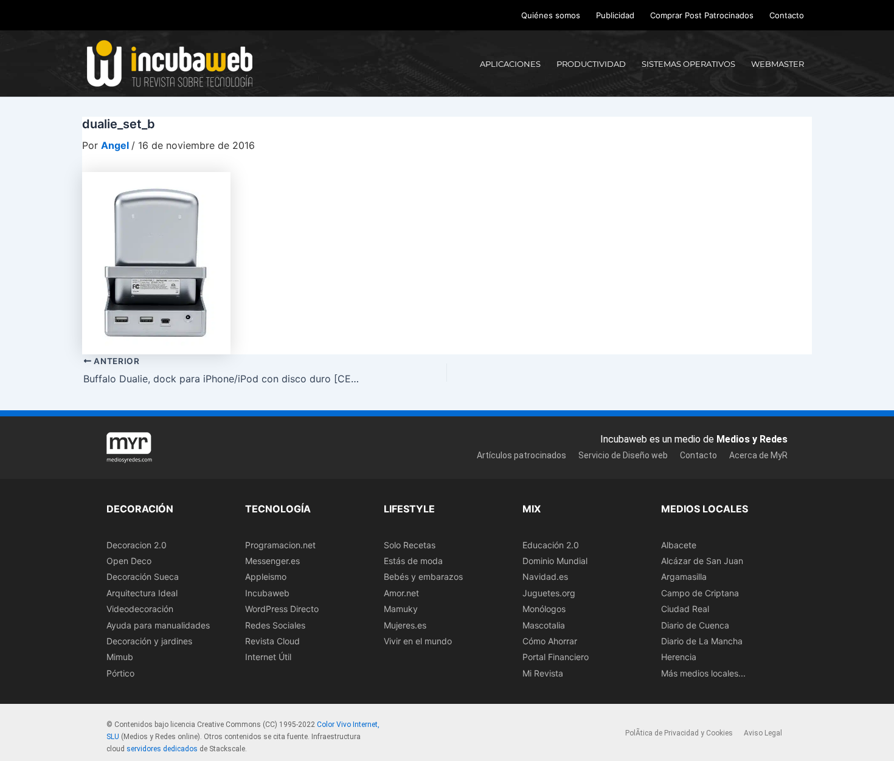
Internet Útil (268, 657)
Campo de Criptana (700, 593)
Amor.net (401, 593)
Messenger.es (272, 561)
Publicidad (615, 15)
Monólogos (544, 609)
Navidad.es (545, 576)
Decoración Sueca (142, 576)
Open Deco (128, 561)
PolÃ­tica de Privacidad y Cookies (679, 733)
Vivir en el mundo (418, 641)
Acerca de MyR (758, 455)
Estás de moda (413, 561)
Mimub (119, 657)
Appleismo (265, 576)
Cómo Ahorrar (549, 641)
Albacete (678, 545)
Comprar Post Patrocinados (702, 15)
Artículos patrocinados (521, 455)
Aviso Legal (763, 733)
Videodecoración (139, 609)
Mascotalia (543, 625)
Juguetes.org (548, 593)
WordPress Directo (282, 609)
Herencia (678, 657)
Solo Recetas (409, 545)
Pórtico (120, 673)
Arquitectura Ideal (142, 593)
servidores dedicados (162, 749)
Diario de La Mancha (702, 641)
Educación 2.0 (550, 545)
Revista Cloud (272, 641)
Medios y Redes (752, 439)
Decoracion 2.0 (136, 545)
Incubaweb (267, 593)
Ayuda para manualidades (158, 625)
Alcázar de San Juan (702, 561)
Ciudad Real (685, 609)
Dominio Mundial (554, 561)
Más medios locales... (703, 673)
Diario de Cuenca (695, 625)
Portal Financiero (555, 657)
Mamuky (401, 609)
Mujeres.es (405, 625)
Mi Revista (542, 673)
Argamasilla (684, 576)
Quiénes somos (550, 15)
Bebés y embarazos (423, 576)
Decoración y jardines (149, 641)
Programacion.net (280, 545)
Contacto (786, 15)
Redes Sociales (275, 625)
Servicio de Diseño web (623, 455)
